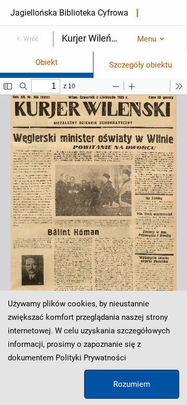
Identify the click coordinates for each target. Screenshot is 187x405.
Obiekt (46, 62)
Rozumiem (131, 384)
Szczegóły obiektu (140, 65)
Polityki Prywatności (91, 357)
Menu (146, 39)
